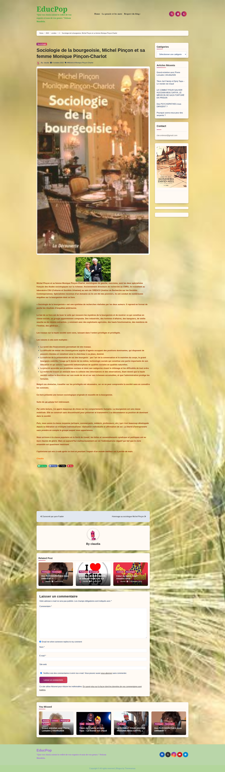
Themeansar (130, 768)
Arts (82, 724)
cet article (49, 402)
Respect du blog (131, 14)
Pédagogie (65, 721)
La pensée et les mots (112, 14)
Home (97, 14)
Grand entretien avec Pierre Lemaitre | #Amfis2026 (55, 729)
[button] (159, 173)
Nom (42, 647)
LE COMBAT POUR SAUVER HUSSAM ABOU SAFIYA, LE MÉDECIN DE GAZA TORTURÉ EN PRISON (131, 732)
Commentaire (45, 606)
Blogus (119, 768)
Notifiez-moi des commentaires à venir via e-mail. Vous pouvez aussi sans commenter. (85, 673)
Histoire (46, 721)
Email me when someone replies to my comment (62, 642)
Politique (45, 572)
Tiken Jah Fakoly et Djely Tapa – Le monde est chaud (93, 729)
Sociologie (42, 44)
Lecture (120, 572)
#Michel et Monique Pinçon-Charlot (80, 63)
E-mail (42, 656)
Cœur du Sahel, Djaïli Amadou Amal (126, 577)
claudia (46, 63)
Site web (43, 664)
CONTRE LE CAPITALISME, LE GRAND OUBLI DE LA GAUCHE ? (92, 578)
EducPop (52, 9)
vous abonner (106, 673)
